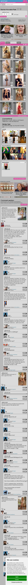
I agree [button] (16, 576)
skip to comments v (22, 115)
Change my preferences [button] (16, 582)
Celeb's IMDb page (4, 18)
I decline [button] (17, 579)
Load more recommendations (19, 178)
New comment (24, 204)
